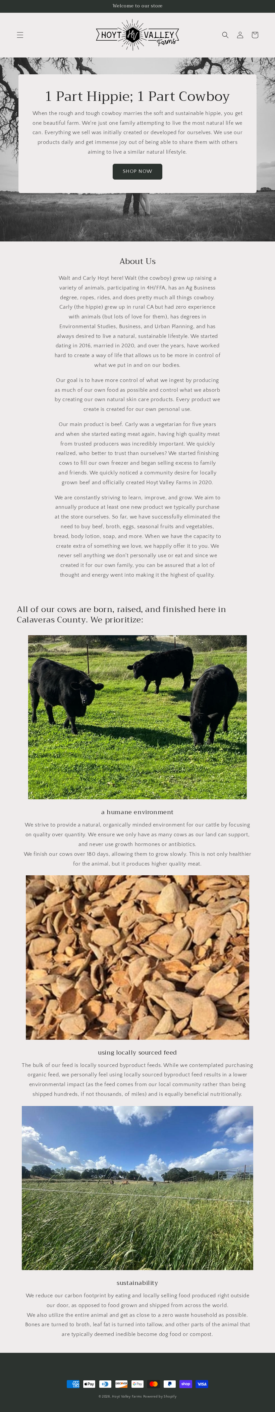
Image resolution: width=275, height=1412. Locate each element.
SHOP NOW (137, 171)
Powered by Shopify (160, 1397)
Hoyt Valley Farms (127, 1397)
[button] (20, 35)
